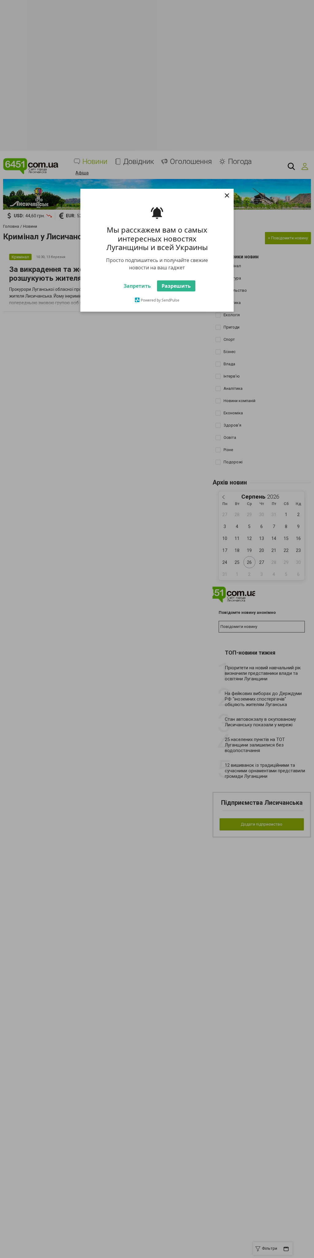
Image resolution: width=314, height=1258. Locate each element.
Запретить (137, 286)
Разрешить (176, 286)
